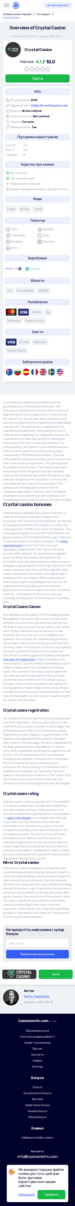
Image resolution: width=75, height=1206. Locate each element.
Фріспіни (37, 1099)
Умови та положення (37, 1042)
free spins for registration (19, 659)
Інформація (26, 1195)
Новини (37, 1060)
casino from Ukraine (19, 818)
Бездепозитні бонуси (37, 1093)
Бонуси (37, 1087)
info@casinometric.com (38, 1156)
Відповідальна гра (37, 1030)
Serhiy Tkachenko (36, 996)
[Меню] (6, 5)
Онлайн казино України (17, 14)
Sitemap (37, 1066)
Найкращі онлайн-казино (37, 1137)
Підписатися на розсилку (37, 954)
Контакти (37, 1054)
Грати (37, 78)
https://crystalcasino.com (49, 105)
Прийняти (51, 1194)
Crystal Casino (11, 17)
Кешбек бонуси (37, 1111)
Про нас (37, 1048)
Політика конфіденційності (37, 1036)
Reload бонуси (37, 1117)
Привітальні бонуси (37, 1105)
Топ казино (43, 14)
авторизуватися (58, 5)
